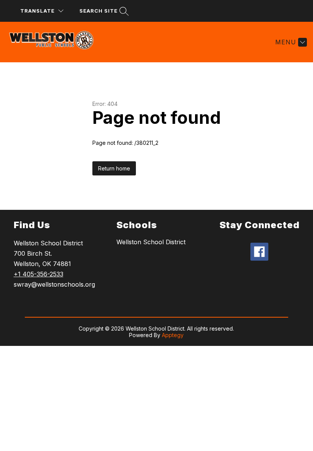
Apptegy (173, 335)
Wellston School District (151, 242)
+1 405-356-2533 (38, 274)
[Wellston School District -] (56, 42)
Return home (114, 168)
